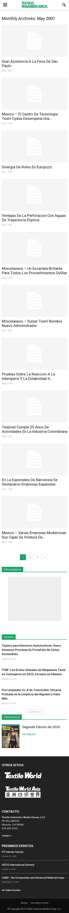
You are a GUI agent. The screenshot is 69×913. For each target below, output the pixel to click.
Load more (33, 711)
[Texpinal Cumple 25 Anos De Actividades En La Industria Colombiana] (34, 406)
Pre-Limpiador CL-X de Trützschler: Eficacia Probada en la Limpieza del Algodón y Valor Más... (31, 694)
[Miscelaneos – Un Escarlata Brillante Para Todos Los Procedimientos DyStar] (34, 248)
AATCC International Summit (18, 864)
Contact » (7, 835)
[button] (64, 5)
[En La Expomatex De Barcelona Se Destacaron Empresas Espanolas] (34, 459)
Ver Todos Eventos (11, 890)
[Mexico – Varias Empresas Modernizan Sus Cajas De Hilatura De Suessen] (34, 512)
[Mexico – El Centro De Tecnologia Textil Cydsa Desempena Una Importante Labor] (34, 94)
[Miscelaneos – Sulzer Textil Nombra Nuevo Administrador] (34, 301)
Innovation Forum (39, 902)
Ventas (24, 902)
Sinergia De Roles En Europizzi (27, 167)
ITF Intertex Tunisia (12, 852)
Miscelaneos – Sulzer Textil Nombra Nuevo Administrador (32, 323)
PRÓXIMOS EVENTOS (17, 845)
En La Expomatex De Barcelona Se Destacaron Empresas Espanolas (30, 482)
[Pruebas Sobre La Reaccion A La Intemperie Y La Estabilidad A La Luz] (34, 354)
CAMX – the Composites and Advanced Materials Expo (33, 877)
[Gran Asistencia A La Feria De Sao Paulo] (34, 41)
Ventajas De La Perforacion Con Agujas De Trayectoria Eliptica (34, 217)
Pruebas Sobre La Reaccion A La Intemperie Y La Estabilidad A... (28, 376)
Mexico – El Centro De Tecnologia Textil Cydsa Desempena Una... (30, 116)
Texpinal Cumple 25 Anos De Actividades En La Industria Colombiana (34, 429)
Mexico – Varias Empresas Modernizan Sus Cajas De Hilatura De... (34, 535)
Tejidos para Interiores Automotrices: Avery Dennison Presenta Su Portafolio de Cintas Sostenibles (31, 650)
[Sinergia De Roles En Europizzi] (34, 146)
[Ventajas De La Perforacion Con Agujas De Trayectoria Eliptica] (34, 195)
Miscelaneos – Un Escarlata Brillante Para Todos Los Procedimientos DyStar (34, 270)
